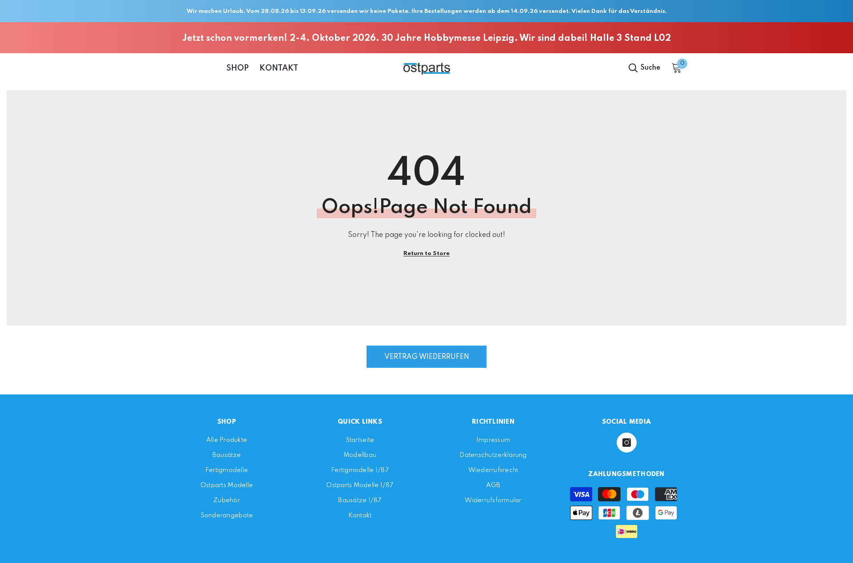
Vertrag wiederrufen (426, 357)
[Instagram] (627, 443)
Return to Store (426, 253)
